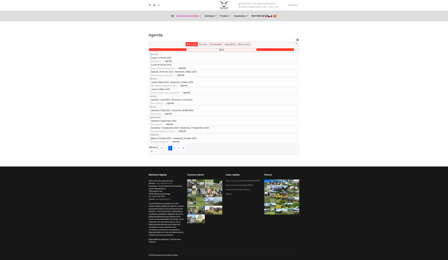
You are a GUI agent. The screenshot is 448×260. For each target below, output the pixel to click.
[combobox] (293, 5)
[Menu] (172, 16)
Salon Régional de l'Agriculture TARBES (164, 86)
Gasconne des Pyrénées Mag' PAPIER (239, 185)
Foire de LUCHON (156, 124)
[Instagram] (159, 5)
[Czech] (269, 16)
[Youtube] (154, 5)
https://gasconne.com (164, 183)
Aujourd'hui (229, 44)
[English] (266, 16)
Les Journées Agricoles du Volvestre (163, 131)
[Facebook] (150, 5)
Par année (191, 44)
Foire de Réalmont (157, 103)
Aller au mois (244, 44)
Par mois (203, 44)
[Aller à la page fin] (183, 148)
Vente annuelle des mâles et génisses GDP (165, 93)
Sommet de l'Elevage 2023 (160, 142)
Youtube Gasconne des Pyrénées (238, 190)
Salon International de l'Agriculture (162, 75)
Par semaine (216, 44)
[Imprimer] (298, 40)
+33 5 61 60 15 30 (248, 4)
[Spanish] (275, 16)
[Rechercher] (297, 43)
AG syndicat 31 (156, 61)
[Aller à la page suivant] (179, 148)
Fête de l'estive (156, 114)
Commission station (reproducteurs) (163, 68)
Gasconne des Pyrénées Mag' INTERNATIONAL (243, 181)
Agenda (229, 194)
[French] (272, 16)
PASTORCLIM (257, 16)
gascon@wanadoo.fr (267, 4)
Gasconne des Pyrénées (187, 16)
